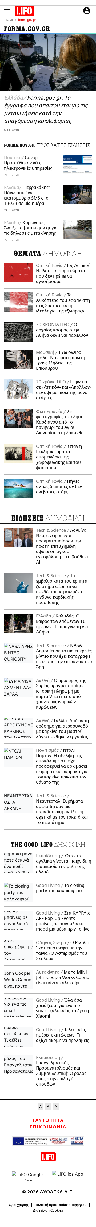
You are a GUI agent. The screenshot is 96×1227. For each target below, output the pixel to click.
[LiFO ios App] (68, 1176)
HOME (9, 20)
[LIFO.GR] (24, 12)
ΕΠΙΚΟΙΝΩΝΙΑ (48, 1127)
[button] (7, 11)
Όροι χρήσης (19, 1205)
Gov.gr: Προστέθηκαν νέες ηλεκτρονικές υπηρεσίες (28, 163)
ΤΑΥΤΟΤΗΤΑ (47, 1120)
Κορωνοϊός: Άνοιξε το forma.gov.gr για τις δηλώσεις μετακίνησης (31, 228)
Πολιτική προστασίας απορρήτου (61, 1205)
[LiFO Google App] (28, 1176)
